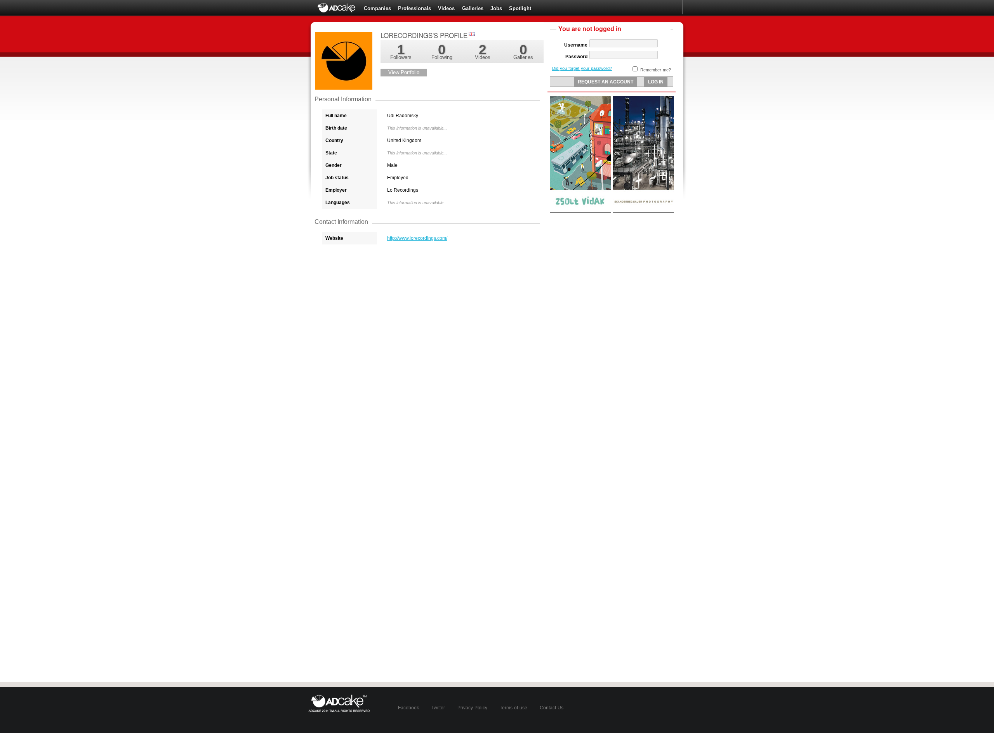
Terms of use (513, 707)
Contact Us (551, 707)
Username (575, 45)
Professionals (414, 8)
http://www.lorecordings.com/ (417, 238)
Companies (377, 8)
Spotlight (520, 8)
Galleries (472, 8)
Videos (446, 8)
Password (576, 56)
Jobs (496, 8)
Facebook (408, 707)
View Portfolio (403, 72)
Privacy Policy (472, 707)
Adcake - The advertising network (337, 7)
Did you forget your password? (582, 68)
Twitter (438, 707)
